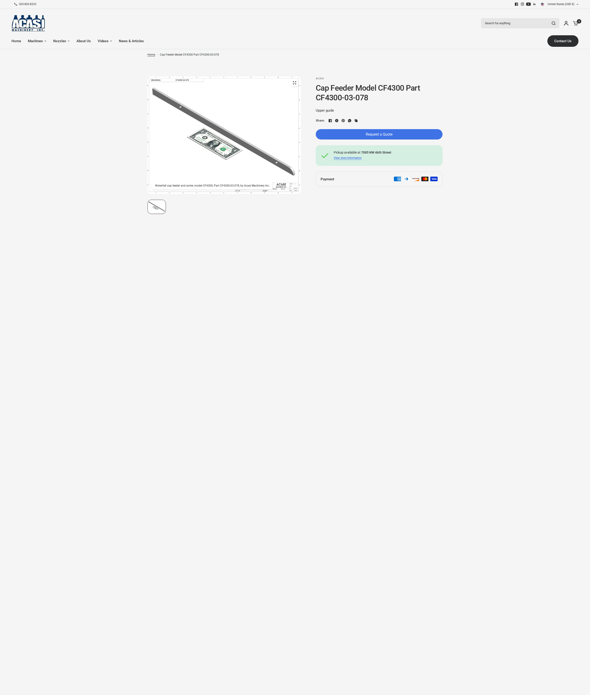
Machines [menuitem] (35, 41)
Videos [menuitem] (103, 41)
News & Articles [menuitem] (131, 41)
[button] (157, 207)
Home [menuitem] (16, 41)
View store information (348, 158)
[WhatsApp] (349, 120)
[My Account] (566, 23)
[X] (336, 120)
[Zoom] (294, 82)
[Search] (553, 23)
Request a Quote (379, 134)
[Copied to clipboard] (356, 120)
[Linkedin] (534, 4)
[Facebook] (516, 4)
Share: (320, 120)
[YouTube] (528, 4)
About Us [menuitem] (84, 41)
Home (151, 54)
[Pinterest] (343, 120)
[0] (574, 23)
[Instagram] (522, 4)
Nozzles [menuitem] (59, 41)
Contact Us (563, 41)
